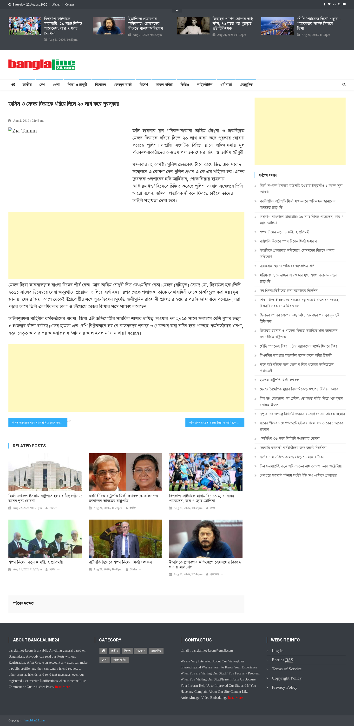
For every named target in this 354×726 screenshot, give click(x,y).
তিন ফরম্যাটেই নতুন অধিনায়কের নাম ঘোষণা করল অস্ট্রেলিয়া (301, 466)
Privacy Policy (284, 687)
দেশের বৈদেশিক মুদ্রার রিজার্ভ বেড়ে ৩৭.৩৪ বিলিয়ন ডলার (299, 389)
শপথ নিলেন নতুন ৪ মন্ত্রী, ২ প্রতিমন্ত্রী (35, 562)
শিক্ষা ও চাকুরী (77, 84)
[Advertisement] (126, 245)
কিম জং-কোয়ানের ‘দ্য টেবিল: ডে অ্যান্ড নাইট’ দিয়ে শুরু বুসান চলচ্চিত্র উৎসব (301, 401)
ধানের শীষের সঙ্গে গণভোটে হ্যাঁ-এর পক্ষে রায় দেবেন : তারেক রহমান (301, 426)
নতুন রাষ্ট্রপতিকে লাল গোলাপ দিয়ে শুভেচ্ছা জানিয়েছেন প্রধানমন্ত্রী (297, 367)
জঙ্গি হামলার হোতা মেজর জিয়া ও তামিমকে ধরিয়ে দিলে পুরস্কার (216, 423)
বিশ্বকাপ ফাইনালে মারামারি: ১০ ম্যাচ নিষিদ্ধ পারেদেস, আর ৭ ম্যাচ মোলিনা (63, 26)
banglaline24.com (35, 720)
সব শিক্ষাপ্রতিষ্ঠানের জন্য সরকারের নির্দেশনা (289, 290)
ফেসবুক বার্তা (123, 84)
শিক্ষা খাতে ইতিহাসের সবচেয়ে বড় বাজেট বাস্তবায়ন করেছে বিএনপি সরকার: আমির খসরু (299, 303)
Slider (53, 508)
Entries (282, 659)
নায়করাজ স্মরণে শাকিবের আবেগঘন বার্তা (287, 266)
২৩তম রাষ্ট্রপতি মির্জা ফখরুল (279, 380)
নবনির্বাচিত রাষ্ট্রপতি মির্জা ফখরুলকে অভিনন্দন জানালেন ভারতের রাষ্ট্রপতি (123, 498)
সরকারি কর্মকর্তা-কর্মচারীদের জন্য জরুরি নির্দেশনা (293, 447)
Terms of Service (287, 669)
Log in (277, 650)
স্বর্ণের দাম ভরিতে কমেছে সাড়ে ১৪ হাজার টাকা (292, 457)
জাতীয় (27, 84)
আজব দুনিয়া (164, 84)
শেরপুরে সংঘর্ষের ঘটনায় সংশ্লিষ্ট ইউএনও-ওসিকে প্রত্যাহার (298, 475)
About (55, 5)
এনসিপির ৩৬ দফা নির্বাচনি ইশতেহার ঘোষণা (290, 438)
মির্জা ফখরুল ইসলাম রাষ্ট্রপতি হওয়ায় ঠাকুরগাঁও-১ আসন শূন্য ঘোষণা (45, 498)
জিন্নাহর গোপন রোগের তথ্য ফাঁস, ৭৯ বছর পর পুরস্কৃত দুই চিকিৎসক (233, 24)
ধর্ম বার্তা (226, 84)
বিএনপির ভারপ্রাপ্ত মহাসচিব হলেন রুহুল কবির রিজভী (296, 355)
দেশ (42, 84)
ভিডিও (185, 84)
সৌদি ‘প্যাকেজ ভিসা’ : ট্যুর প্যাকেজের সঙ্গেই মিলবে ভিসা (317, 24)
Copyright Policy (287, 678)
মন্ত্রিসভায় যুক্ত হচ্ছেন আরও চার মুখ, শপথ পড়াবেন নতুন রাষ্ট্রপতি (298, 278)
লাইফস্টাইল (204, 84)
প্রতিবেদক (214, 574)
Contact (69, 5)
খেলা (56, 84)
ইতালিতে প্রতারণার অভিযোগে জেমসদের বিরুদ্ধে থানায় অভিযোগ (145, 24)
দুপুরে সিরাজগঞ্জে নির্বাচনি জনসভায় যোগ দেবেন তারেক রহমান (302, 413)
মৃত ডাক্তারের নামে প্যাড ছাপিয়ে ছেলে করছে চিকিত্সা (41, 423)
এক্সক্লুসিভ (246, 84)
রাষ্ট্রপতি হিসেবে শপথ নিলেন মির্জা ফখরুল (120, 562)
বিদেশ (144, 84)
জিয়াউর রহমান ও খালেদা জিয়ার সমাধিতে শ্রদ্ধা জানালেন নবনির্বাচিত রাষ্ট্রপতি (298, 333)
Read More (62, 687)
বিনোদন (100, 84)
